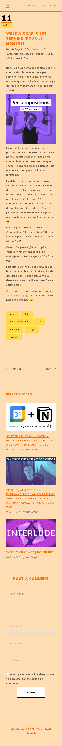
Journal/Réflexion (35, 53)
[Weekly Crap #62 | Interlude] (31, 533)
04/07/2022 (13, 557)
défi (26, 314)
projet (32, 329)
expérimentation (19, 321)
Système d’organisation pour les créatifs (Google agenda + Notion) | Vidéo (29, 440)
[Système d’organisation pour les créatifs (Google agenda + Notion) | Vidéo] (31, 417)
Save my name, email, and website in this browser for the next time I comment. (30, 679)
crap (12, 314)
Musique (50, 53)
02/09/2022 (13, 449)
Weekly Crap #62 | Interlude (30, 552)
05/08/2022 (13, 511)
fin (39, 321)
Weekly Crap (22, 58)
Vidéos (10, 58)
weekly (14, 337)
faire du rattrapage (17, 295)
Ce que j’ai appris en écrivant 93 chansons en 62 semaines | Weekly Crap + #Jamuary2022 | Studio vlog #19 (30, 498)
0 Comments (31, 49)
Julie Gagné (16, 49)
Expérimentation (16, 53)
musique (15, 329)
